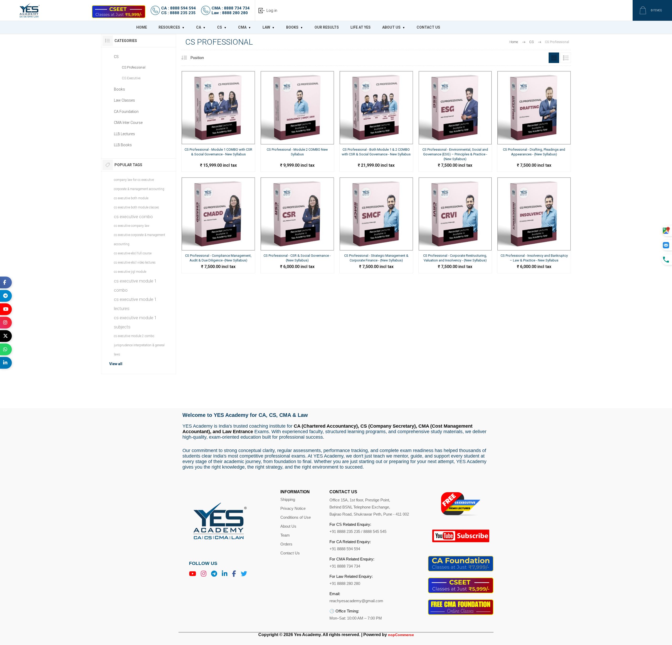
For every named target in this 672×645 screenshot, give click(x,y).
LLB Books (123, 145)
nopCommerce (401, 635)
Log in (271, 10)
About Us (288, 526)
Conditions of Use (295, 517)
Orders (286, 544)
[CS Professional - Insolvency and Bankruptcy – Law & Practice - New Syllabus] (534, 262)
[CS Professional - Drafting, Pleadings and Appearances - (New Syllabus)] (534, 158)
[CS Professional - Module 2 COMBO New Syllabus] (297, 158)
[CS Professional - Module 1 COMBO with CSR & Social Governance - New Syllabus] (218, 158)
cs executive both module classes (136, 207)
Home (514, 42)
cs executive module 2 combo (134, 336)
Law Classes (124, 100)
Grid (554, 58)
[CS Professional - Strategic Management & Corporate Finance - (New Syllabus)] (376, 262)
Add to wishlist (205, 199)
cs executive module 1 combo (135, 285)
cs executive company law (131, 226)
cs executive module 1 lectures (135, 304)
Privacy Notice (293, 508)
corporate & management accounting (139, 189)
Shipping (287, 499)
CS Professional (133, 67)
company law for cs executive (134, 180)
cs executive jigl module (130, 272)
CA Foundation (126, 111)
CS (116, 57)
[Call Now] (667, 259)
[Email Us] (667, 245)
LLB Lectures (124, 134)
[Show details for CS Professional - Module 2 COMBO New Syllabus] (297, 107)
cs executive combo (133, 216)
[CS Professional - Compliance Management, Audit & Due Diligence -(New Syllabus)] (218, 262)
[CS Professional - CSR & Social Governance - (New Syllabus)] (297, 262)
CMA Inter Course (128, 122)
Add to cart (182, 199)
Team (285, 535)
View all (115, 364)
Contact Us (290, 553)
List (565, 58)
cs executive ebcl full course (132, 253)
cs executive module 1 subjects (135, 322)
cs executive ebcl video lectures (135, 262)
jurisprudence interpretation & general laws (139, 349)
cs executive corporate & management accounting (139, 239)
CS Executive (131, 78)
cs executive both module (131, 198)
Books (119, 89)
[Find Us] (667, 231)
